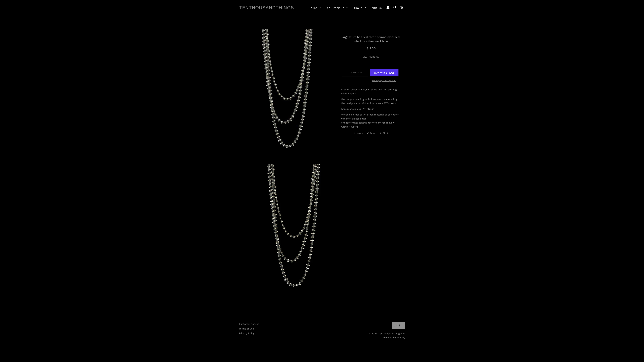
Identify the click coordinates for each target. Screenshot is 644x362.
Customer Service (249, 323)
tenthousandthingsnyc (392, 333)
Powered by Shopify (394, 337)
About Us (360, 8)
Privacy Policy (246, 333)
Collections (336, 8)
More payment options (384, 80)
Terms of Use (246, 328)
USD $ (397, 325)
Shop (314, 8)
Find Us (377, 8)
